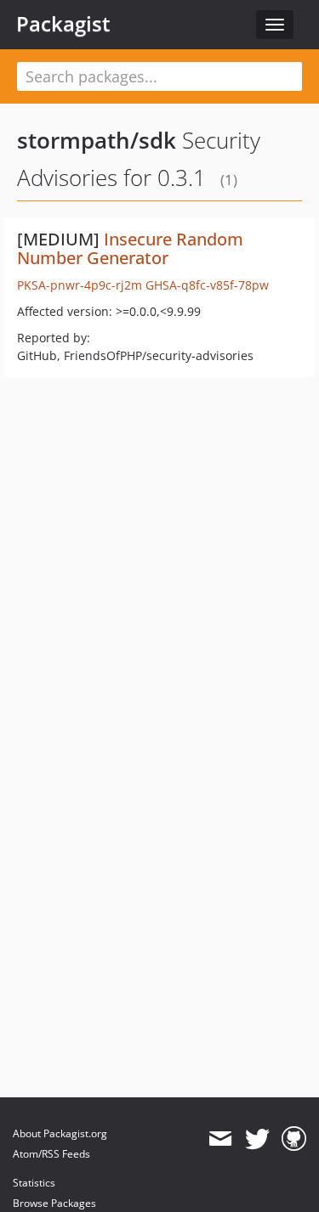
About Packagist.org (60, 1133)
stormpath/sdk (96, 140)
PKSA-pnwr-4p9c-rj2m (79, 285)
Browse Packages (54, 1203)
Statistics (34, 1182)
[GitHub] (294, 1139)
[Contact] (220, 1139)
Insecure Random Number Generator (130, 248)
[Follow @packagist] (257, 1139)
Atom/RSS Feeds (51, 1154)
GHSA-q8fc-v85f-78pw (207, 285)
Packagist (63, 23)
